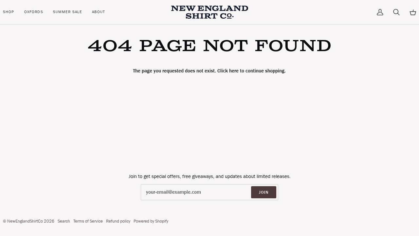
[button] (11, 12)
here (234, 71)
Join (263, 192)
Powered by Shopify (151, 221)
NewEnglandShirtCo (25, 221)
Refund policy (118, 221)
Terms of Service (88, 221)
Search (64, 221)
